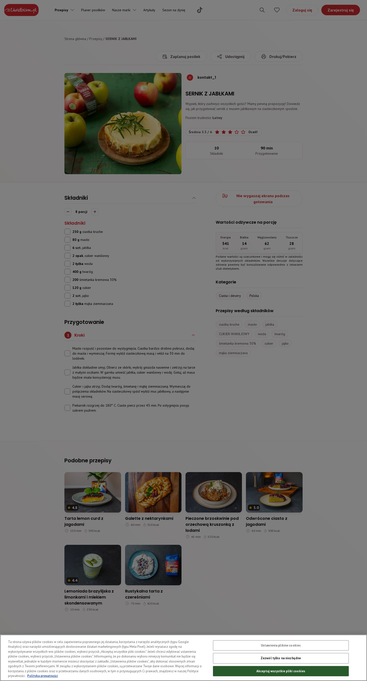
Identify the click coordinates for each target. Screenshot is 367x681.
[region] (183, 658)
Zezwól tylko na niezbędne (281, 658)
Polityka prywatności (42, 676)
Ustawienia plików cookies (281, 645)
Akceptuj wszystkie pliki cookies (280, 671)
